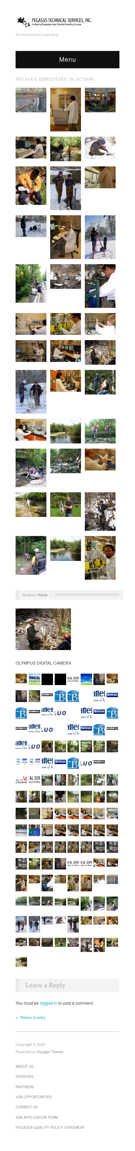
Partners (25, 1086)
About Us (25, 1066)
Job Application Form (37, 1117)
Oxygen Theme (50, 1051)
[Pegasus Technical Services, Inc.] (67, 21)
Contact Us (27, 1107)
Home (42, 594)
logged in (48, 1003)
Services (25, 1076)
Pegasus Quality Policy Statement (50, 1127)
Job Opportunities (34, 1096)
